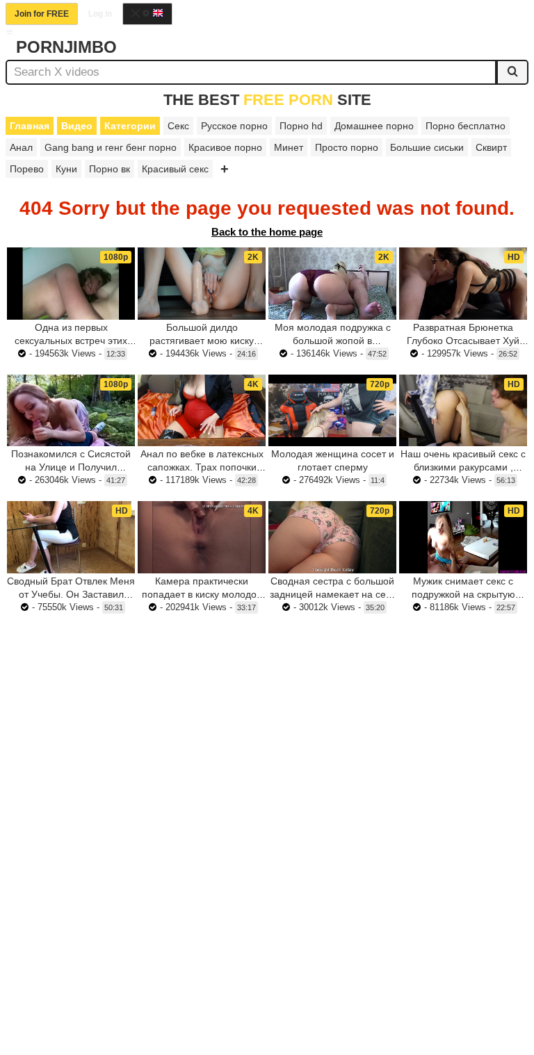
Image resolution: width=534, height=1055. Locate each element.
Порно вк (109, 168)
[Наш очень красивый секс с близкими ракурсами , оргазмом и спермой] (463, 411)
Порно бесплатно (465, 125)
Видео (76, 125)
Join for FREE (42, 14)
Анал (21, 147)
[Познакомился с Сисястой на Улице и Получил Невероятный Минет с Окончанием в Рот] (71, 411)
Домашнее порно (374, 125)
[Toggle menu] (10, 32)
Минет (288, 147)
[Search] (512, 72)
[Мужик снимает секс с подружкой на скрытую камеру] (463, 537)
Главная (29, 125)
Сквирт (491, 147)
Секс (178, 125)
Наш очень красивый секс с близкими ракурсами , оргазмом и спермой (463, 467)
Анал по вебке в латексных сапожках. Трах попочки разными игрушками (202, 467)
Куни (66, 168)
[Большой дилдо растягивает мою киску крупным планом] (202, 283)
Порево (27, 168)
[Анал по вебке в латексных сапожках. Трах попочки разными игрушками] (202, 411)
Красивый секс (175, 168)
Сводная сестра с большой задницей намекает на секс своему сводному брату (332, 594)
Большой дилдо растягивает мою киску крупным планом (201, 340)
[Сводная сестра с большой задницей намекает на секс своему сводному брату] (332, 537)
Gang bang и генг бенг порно (110, 147)
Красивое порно (225, 147)
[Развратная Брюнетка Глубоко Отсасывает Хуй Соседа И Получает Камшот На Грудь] (463, 283)
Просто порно (346, 147)
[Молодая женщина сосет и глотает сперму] (332, 411)
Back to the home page (267, 232)
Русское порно (234, 125)
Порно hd (301, 125)
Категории (130, 125)
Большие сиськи (427, 147)
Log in (100, 14)
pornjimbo (66, 47)
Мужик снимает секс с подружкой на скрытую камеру (463, 594)
